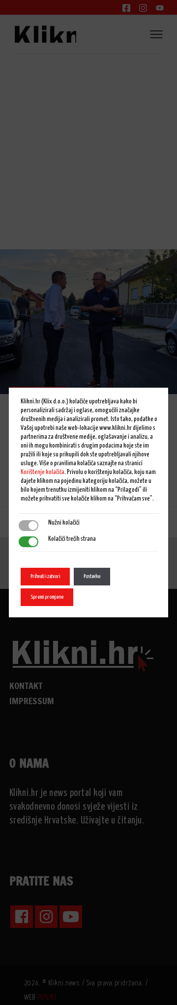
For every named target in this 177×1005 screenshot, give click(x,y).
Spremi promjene (46, 597)
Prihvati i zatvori (45, 576)
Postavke (92, 576)
